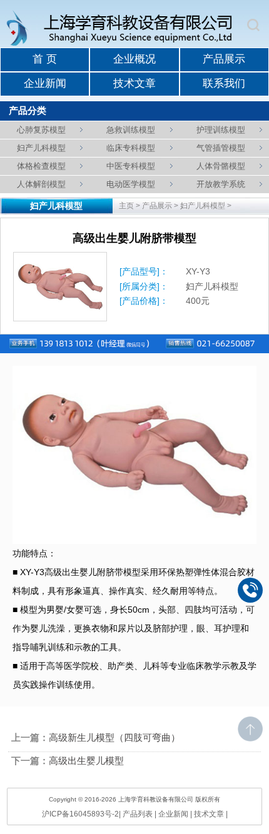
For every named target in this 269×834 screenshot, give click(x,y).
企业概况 (134, 59)
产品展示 (224, 59)
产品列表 (138, 814)
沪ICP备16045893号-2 (80, 814)
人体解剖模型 (41, 184)
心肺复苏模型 (41, 129)
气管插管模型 (220, 148)
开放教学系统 (220, 184)
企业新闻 (45, 83)
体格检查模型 (41, 166)
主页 (126, 205)
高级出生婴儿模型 (86, 761)
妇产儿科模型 (41, 148)
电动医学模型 (130, 184)
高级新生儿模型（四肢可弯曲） (114, 738)
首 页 (45, 59)
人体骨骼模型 (220, 166)
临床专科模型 (130, 148)
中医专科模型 (130, 166)
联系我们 (224, 83)
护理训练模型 (220, 129)
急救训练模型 (130, 129)
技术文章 (134, 83)
